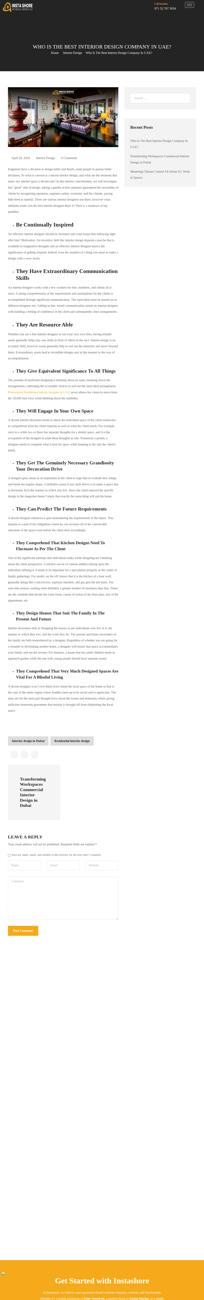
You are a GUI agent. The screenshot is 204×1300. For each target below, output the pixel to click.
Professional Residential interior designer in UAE (39, 392)
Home (55, 52)
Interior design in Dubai (28, 741)
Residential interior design (72, 741)
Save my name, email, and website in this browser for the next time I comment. (57, 854)
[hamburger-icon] (189, 5)
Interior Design (72, 52)
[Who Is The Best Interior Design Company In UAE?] (14, 755)
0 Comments (69, 158)
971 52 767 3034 (165, 8)
